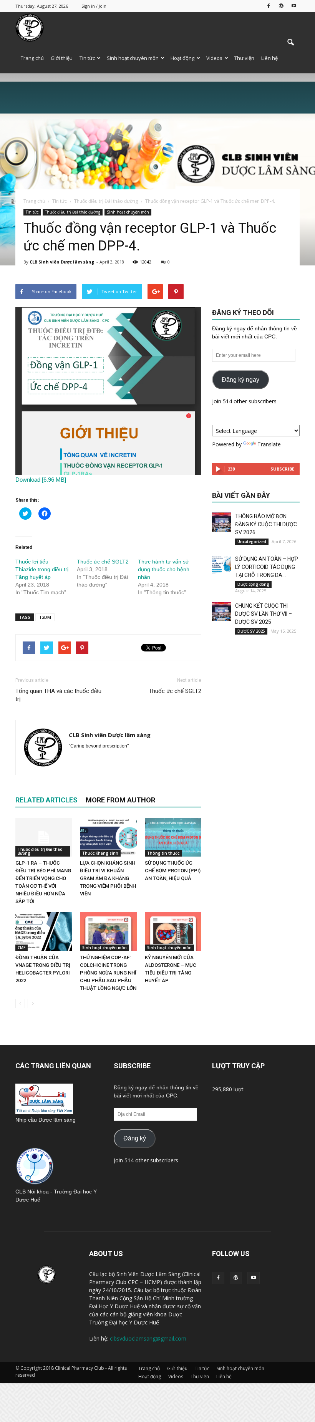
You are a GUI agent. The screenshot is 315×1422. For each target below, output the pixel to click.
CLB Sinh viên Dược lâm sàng (62, 262)
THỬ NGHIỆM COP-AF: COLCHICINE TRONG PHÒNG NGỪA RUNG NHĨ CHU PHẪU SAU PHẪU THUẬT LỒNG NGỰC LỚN (108, 973)
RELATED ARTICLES (46, 800)
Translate (269, 444)
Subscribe (282, 469)
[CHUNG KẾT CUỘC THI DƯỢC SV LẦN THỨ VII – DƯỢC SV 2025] (221, 611)
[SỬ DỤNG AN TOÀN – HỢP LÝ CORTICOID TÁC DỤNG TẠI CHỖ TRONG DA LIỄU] (221, 564)
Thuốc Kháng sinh (100, 853)
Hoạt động (182, 58)
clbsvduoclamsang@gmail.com (148, 1338)
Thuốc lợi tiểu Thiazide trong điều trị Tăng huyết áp (41, 569)
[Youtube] (294, 5)
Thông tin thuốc (163, 853)
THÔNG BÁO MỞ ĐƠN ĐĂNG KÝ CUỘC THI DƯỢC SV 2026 (266, 524)
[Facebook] (268, 5)
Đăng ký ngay (240, 379)
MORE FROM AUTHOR (120, 800)
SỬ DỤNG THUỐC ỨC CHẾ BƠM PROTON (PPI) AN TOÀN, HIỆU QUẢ (173, 870)
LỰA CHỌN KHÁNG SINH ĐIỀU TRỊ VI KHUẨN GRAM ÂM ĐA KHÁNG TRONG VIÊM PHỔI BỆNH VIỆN (108, 878)
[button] (290, 42)
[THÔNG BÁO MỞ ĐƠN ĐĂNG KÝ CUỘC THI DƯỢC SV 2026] (221, 522)
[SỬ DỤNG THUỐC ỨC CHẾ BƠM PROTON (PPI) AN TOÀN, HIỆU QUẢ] (173, 837)
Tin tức (87, 58)
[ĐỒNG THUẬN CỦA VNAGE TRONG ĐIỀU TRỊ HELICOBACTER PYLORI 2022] (43, 931)
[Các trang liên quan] (44, 1111)
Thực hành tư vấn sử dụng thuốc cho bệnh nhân (163, 569)
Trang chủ (32, 58)
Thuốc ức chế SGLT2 (103, 562)
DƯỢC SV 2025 (251, 631)
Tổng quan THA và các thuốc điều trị (58, 695)
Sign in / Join (93, 6)
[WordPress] (281, 5)
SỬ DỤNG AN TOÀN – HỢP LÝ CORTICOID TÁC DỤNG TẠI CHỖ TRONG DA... (266, 567)
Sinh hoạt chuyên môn (133, 58)
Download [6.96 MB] (40, 479)
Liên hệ (269, 58)
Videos (214, 58)
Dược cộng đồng (253, 584)
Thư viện (244, 58)
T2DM (45, 617)
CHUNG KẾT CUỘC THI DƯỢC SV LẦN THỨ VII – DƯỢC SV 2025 (263, 614)
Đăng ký (134, 1138)
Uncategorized (251, 541)
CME (21, 947)
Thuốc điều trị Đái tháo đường (72, 212)
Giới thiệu (62, 58)
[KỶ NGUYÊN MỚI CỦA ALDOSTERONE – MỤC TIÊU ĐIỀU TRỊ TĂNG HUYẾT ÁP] (173, 931)
